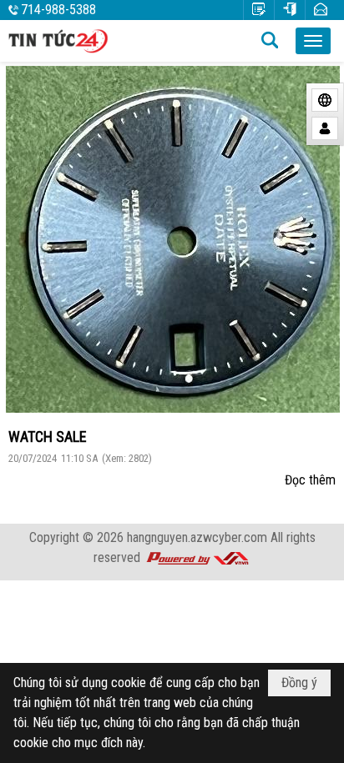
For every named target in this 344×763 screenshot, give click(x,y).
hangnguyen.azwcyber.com (197, 537)
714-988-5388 (58, 10)
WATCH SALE (47, 436)
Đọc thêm (310, 480)
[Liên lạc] (320, 10)
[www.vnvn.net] (197, 557)
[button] (313, 41)
